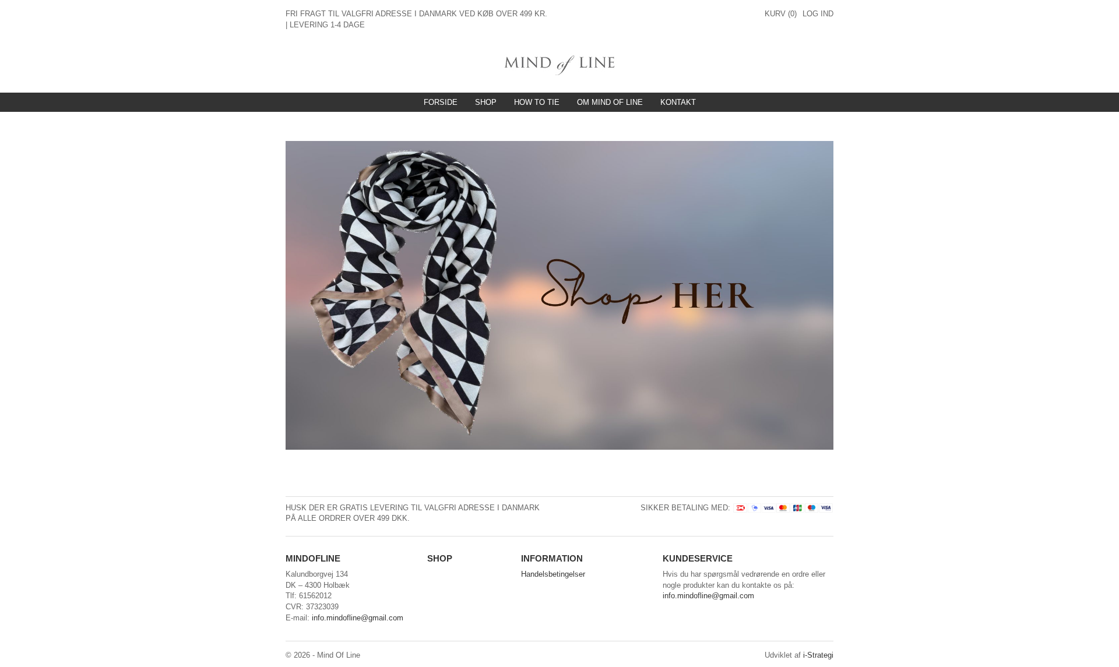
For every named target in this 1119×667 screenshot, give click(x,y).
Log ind (818, 13)
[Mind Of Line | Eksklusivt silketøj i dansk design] (560, 63)
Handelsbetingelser (553, 574)
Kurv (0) (781, 13)
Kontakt (678, 102)
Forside (441, 102)
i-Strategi (818, 655)
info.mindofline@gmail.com (357, 617)
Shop (486, 102)
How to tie (537, 102)
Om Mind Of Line (610, 102)
